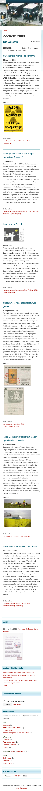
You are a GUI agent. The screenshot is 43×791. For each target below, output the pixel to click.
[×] (4, 776)
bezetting (6, 141)
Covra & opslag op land (11, 426)
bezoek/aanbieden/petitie (11, 603)
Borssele (16, 536)
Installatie (6, 739)
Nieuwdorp (16, 424)
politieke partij (7, 143)
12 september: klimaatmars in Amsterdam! (18, 672)
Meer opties (16, 704)
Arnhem (30, 290)
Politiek (5, 747)
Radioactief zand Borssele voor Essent (21, 546)
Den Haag (13, 141)
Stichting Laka (21, 788)
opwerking (19, 606)
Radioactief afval (9, 742)
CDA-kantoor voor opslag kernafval (19, 56)
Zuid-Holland (7, 763)
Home (5, 30)
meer (5, 685)
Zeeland (6, 761)
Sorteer (24, 48)
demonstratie (7, 424)
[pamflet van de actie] (13, 132)
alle (12, 751)
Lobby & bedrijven (9, 745)
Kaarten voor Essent (12, 224)
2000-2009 (20, 751)
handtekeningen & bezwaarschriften (15, 211)
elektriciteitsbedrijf (9, 292)
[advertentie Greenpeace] (17, 386)
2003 (19, 141)
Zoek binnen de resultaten (15, 701)
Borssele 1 (26, 141)
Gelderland (7, 758)
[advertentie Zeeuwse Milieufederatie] (13, 415)
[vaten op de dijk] (17, 508)
